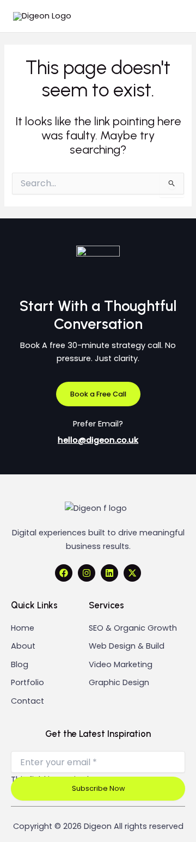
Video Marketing (120, 664)
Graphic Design (119, 682)
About (23, 645)
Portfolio (27, 682)
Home (22, 628)
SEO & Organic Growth (133, 628)
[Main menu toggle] (170, 16)
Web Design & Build (126, 645)
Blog (19, 664)
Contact (27, 700)
